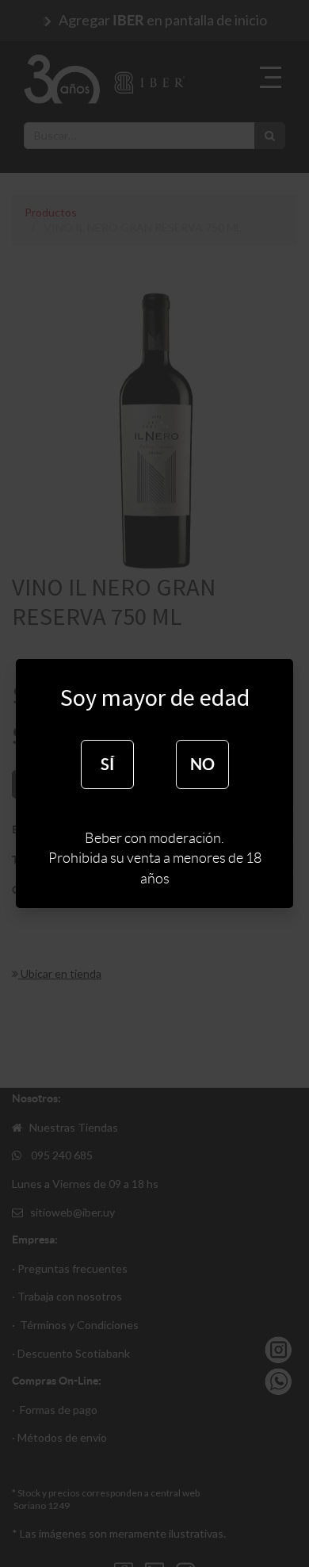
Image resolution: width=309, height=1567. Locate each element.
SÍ (107, 764)
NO (202, 764)
